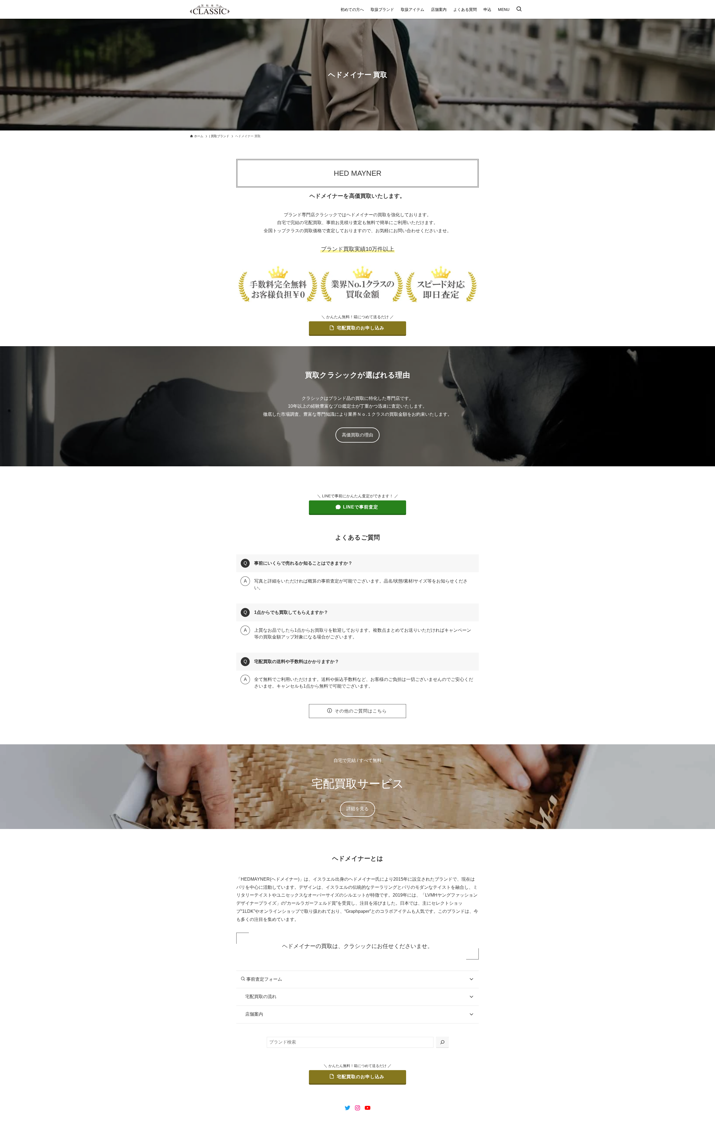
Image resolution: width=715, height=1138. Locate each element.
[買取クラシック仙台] (210, 9)
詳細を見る (357, 808)
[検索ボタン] (519, 9)
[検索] (442, 1042)
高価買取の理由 (357, 435)
